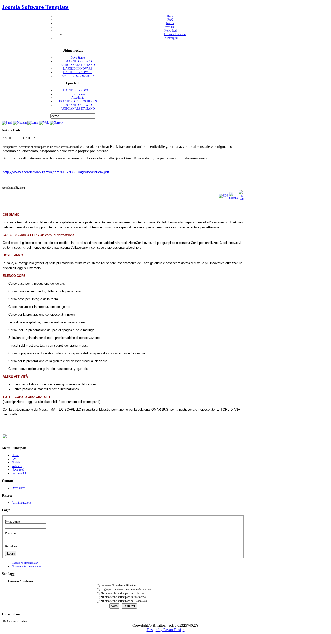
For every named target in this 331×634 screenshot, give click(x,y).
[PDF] (223, 195)
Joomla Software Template (35, 7)
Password (10, 533)
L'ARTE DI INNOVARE (77, 68)
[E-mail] (241, 199)
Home (170, 16)
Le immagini (170, 38)
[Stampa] (233, 197)
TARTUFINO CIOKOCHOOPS (78, 101)
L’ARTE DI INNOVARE (77, 72)
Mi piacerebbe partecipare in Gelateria (122, 593)
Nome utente (12, 521)
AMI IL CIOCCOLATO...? (78, 76)
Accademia (77, 97)
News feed (170, 30)
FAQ (170, 19)
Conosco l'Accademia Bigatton (118, 585)
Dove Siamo (78, 57)
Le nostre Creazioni (175, 34)
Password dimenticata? (25, 562)
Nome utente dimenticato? (26, 566)
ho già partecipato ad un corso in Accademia (126, 589)
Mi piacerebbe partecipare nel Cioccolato (124, 600)
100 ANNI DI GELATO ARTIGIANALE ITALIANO (78, 63)
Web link (170, 27)
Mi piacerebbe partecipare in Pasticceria (123, 597)
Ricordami (11, 546)
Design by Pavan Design (166, 630)
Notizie (170, 23)
